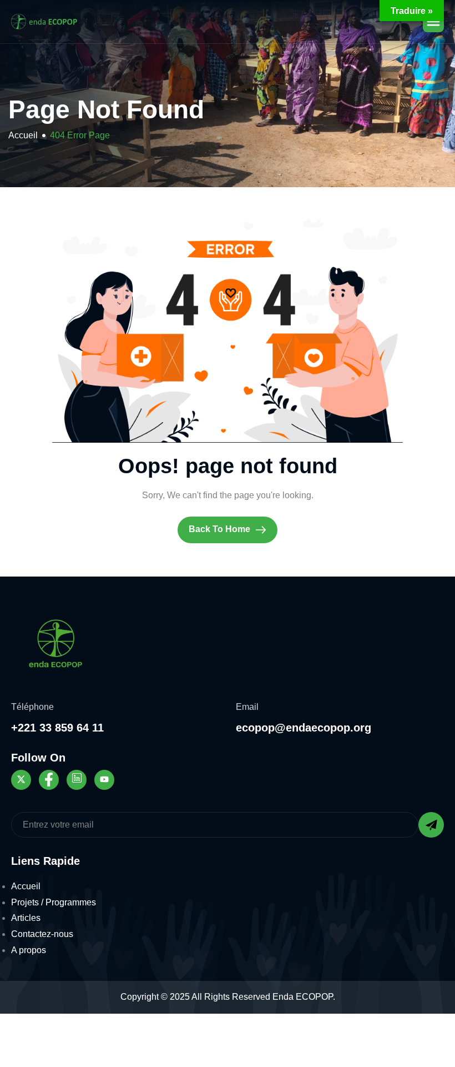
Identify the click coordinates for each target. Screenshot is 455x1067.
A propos (28, 950)
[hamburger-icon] (433, 21)
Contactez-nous (42, 934)
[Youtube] (104, 780)
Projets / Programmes (53, 902)
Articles (26, 918)
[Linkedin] (77, 780)
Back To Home (220, 529)
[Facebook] (49, 780)
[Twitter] (21, 780)
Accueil (26, 886)
